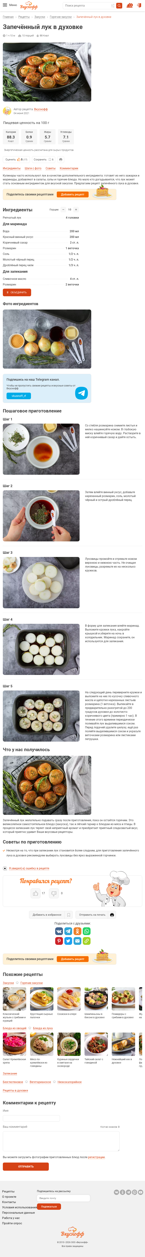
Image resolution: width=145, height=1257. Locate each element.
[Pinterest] (59, 941)
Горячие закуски (61, 17)
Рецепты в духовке (15, 1090)
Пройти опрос (12, 1223)
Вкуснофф (41, 109)
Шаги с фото (33, 168)
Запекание (10, 1073)
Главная (8, 17)
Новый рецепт (130, 3)
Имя (5, 1110)
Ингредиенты (12, 168)
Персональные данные (18, 1212)
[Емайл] (77, 941)
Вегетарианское (40, 1082)
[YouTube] (140, 1192)
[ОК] (77, 931)
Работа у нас (11, 1218)
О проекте (9, 1196)
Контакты (9, 1202)
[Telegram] (68, 931)
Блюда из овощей (14, 1028)
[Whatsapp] (87, 931)
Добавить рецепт (72, 194)
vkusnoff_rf (19, 396)
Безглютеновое (13, 1082)
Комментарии (69, 168)
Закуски (39, 17)
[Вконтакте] (59, 931)
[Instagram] (134, 1192)
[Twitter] (68, 941)
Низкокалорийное (70, 1082)
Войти (139, 3)
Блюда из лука (43, 1028)
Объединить (19, 292)
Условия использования (19, 1207)
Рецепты (24, 17)
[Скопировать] (87, 941)
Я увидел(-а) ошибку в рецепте (29, 868)
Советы (51, 168)
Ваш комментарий (15, 1126)
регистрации (96, 1157)
